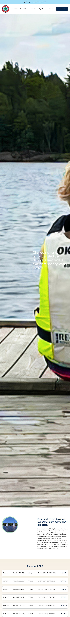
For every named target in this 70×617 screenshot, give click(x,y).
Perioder (15, 9)
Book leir (62, 9)
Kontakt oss (49, 9)
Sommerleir (23, 9)
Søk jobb (40, 9)
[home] (6, 9)
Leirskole (32, 9)
